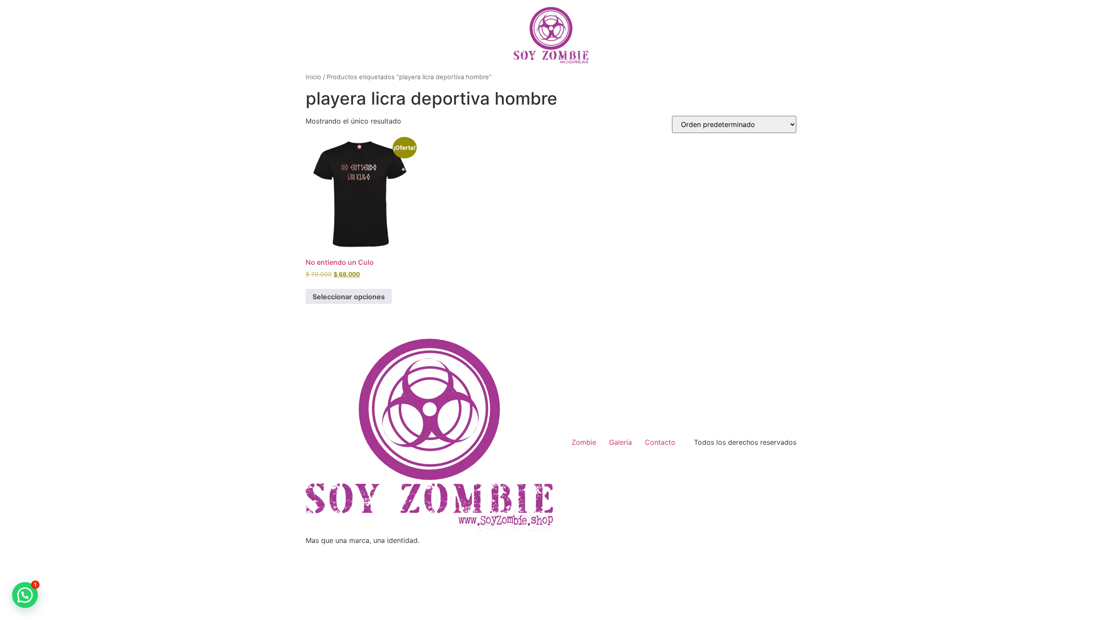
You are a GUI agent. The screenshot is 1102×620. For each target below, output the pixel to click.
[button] (25, 595)
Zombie (584, 442)
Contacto (660, 442)
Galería (620, 442)
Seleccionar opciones (349, 296)
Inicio (313, 77)
